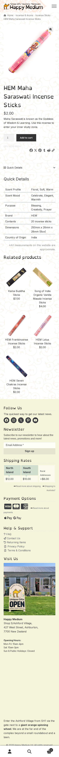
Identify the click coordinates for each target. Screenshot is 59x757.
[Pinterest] (40, 151)
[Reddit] (49, 151)
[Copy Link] (53, 151)
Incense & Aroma (24, 15)
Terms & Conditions (19, 550)
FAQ (8, 534)
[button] (50, 29)
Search (29, 751)
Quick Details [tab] (14, 167)
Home (10, 15)
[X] (35, 151)
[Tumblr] (44, 151)
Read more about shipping (28, 486)
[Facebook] (31, 151)
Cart (45, 749)
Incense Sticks (43, 15)
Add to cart (26, 137)
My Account (10, 751)
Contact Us (13, 538)
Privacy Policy (16, 546)
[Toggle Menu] (54, 6)
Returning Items (16, 542)
